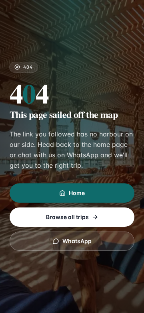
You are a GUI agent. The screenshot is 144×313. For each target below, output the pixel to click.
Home (77, 192)
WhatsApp (77, 241)
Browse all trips (67, 216)
